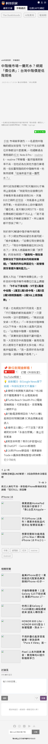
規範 (4, 698)
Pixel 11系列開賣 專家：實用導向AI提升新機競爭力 (33, 655)
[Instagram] (19, 726)
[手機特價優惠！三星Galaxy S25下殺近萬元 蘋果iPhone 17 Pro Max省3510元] (10, 595)
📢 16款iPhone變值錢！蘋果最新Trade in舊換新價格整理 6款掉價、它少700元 (23, 455)
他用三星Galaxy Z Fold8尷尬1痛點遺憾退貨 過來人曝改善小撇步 (34, 609)
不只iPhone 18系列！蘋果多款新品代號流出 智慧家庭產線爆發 (33, 521)
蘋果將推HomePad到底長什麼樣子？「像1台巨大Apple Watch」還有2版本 (33, 506)
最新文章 (7, 8)
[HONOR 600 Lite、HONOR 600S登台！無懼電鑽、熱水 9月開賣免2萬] (10, 626)
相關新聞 (6, 568)
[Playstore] (29, 726)
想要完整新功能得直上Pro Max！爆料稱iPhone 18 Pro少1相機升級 (34, 537)
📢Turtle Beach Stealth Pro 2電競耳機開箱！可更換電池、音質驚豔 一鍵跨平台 (23, 404)
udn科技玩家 (6, 60)
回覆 (43, 698)
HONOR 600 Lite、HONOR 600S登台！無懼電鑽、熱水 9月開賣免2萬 (34, 624)
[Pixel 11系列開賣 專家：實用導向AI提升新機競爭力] (10, 656)
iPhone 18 (7, 496)
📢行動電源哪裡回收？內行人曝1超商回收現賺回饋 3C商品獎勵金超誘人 (23, 418)
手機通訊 (20, 8)
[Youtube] (38, 2)
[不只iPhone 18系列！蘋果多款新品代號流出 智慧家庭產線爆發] (10, 523)
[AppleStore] (34, 726)
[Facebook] (14, 726)
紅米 (24, 550)
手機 (5, 550)
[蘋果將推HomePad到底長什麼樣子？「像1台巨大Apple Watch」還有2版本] (10, 508)
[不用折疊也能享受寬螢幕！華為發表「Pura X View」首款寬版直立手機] (10, 641)
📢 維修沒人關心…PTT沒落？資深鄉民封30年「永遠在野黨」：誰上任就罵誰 (24, 432)
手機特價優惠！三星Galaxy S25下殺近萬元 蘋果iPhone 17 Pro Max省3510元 (34, 593)
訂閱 (35, 732)
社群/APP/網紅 (36, 8)
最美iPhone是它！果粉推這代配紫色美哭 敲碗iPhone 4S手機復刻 (34, 578)
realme (34, 550)
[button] (42, 2)
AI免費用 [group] (29, 15)
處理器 (15, 550)
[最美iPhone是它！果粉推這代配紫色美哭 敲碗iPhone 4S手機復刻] (10, 580)
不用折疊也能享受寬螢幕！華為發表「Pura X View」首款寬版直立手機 (34, 639)
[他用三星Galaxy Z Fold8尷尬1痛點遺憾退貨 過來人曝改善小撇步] (10, 610)
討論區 (5, 669)
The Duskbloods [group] (11, 15)
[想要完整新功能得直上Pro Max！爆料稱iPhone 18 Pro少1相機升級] (10, 538)
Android (7, 556)
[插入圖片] (36, 698)
